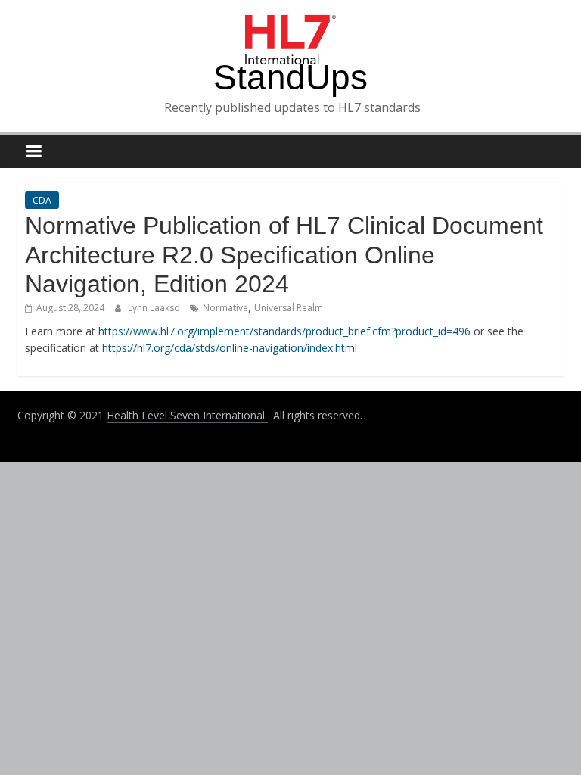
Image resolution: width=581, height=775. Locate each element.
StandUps (290, 77)
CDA (42, 200)
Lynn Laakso (155, 307)
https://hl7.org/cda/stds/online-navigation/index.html (229, 348)
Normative (225, 307)
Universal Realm (288, 307)
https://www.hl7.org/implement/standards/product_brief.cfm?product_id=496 (284, 331)
